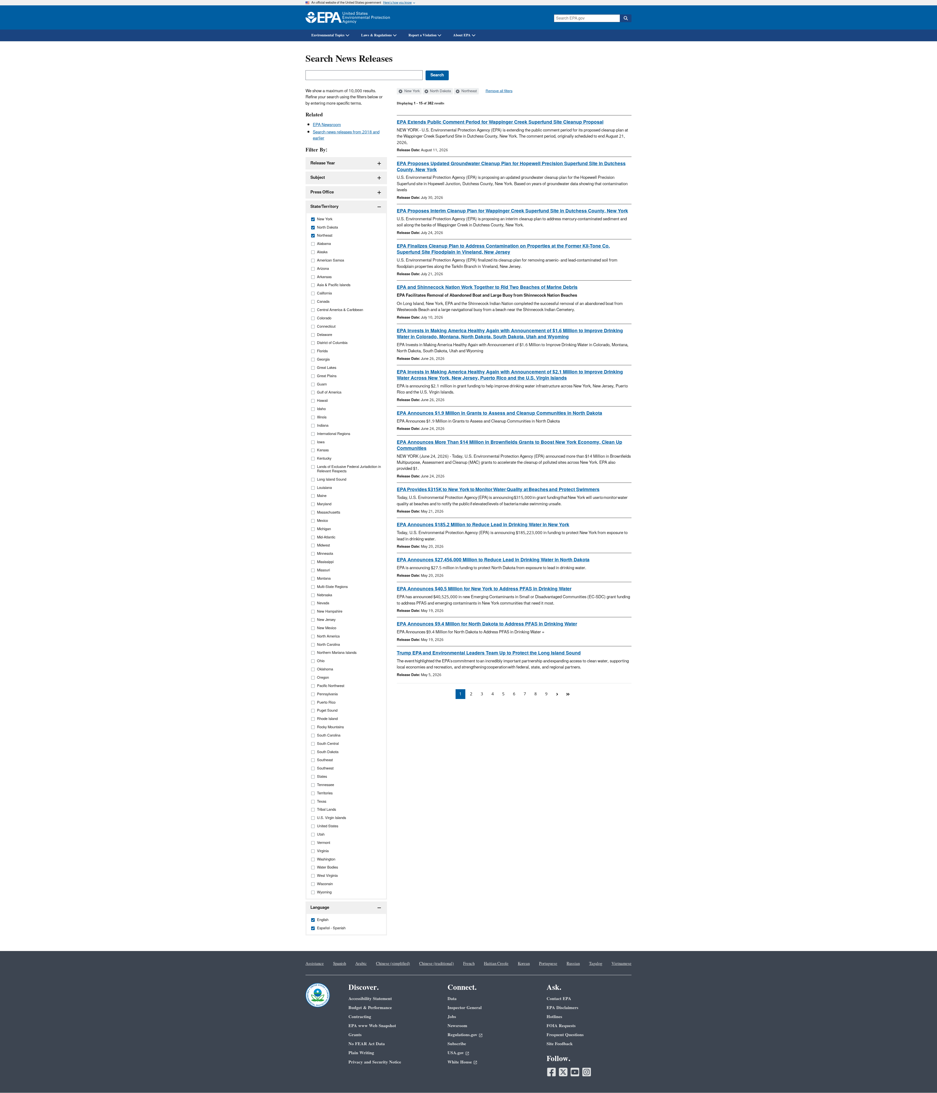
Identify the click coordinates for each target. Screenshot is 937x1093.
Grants (355, 1034)
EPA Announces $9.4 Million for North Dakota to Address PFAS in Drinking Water (487, 624)
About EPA (462, 35)
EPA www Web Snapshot (372, 1025)
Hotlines (554, 1016)
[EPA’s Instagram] (586, 1072)
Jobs (452, 1016)
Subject (317, 177)
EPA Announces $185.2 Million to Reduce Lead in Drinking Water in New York (483, 525)
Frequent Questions (565, 1034)
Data (452, 998)
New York (411, 91)
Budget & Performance (370, 1007)
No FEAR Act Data (366, 1043)
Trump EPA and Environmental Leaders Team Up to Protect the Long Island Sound (489, 653)
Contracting (359, 1016)
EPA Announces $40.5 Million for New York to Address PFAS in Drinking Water (484, 589)
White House (460, 1062)
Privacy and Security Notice (374, 1062)
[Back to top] (923, 1079)
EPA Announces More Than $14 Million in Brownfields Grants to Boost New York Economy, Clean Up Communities (509, 445)
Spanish (339, 963)
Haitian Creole (496, 963)
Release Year (322, 163)
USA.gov (456, 1052)
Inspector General (465, 1007)
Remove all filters (499, 91)
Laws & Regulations (376, 35)
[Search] (625, 18)
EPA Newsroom (327, 125)
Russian (573, 963)
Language (319, 907)
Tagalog (595, 963)
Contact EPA (559, 998)
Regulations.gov (462, 1034)
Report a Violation (422, 35)
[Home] (348, 17)
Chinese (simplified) (393, 963)
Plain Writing (361, 1052)
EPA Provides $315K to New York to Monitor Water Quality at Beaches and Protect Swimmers (498, 490)
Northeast (468, 91)
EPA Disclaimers (562, 1007)
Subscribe (457, 1043)
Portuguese (548, 963)
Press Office (322, 192)
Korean (524, 963)
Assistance (315, 963)
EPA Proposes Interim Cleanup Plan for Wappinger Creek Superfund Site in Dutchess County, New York (512, 211)
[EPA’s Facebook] (551, 1072)
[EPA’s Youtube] (575, 1072)
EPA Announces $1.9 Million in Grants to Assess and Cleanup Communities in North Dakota (499, 413)
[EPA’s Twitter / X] (563, 1072)
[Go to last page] (568, 694)
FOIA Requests (561, 1025)
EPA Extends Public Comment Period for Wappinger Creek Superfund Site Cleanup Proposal (500, 122)
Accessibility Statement (370, 998)
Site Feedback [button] (560, 1043)
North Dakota (440, 91)
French (469, 963)
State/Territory (324, 206)
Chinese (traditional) (436, 963)
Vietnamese (621, 963)
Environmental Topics (328, 35)
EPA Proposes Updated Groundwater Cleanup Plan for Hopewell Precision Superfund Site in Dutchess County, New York (511, 167)
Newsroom (457, 1025)
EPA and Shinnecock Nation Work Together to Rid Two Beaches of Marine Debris (487, 287)
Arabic (361, 963)
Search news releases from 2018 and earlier (346, 135)
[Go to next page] (557, 694)
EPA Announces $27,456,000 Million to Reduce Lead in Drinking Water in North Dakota (493, 560)
